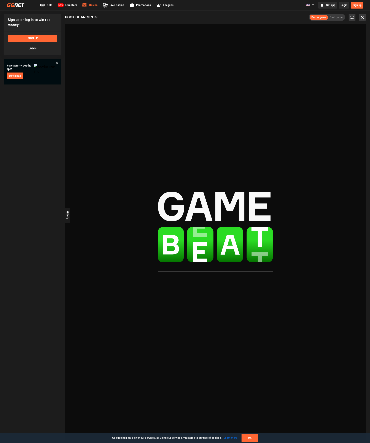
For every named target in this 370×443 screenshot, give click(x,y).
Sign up (356, 5)
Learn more (230, 437)
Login (343, 5)
